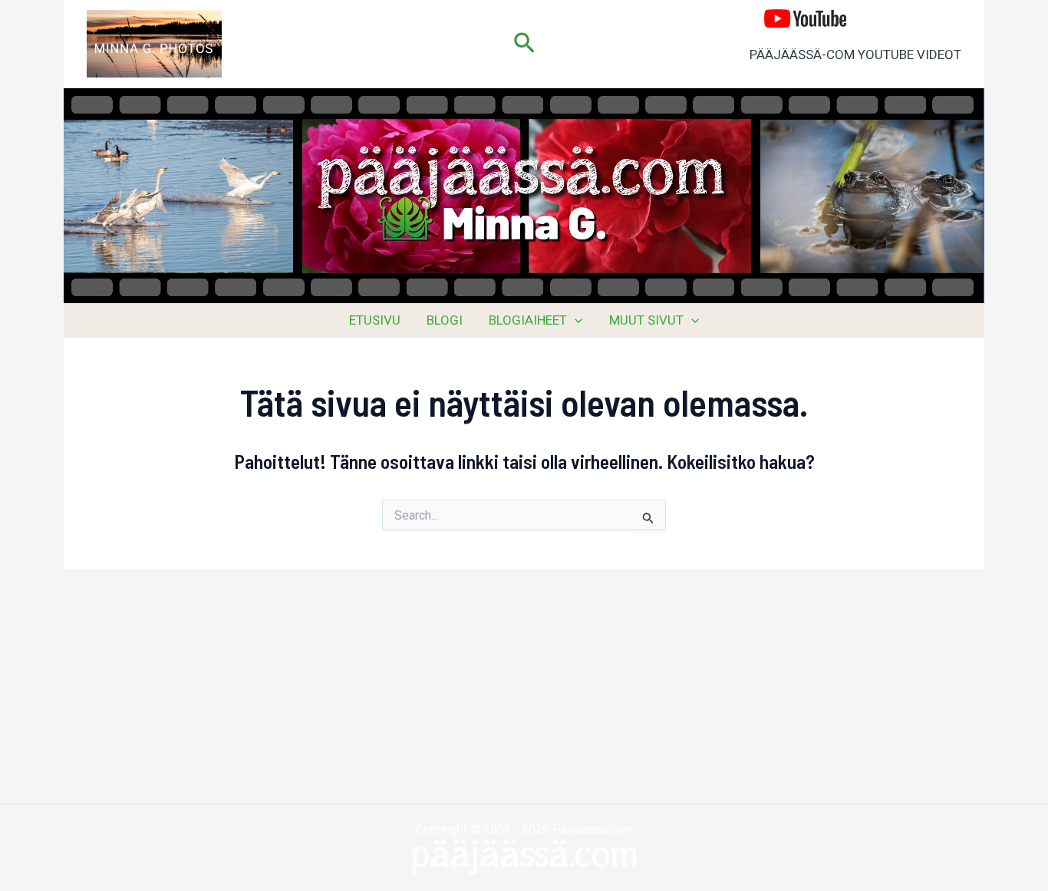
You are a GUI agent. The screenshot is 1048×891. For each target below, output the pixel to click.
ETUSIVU (374, 320)
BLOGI (445, 320)
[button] (524, 43)
